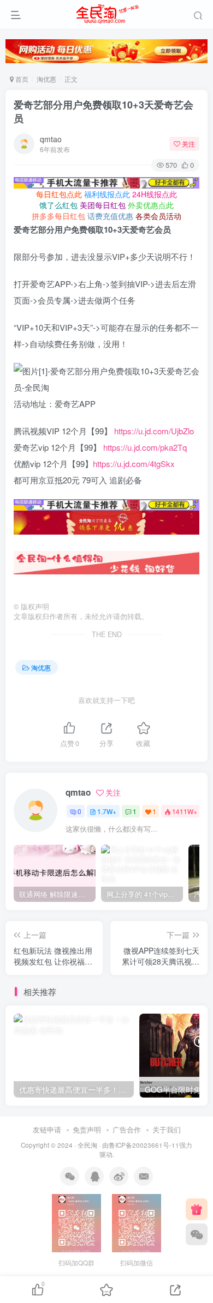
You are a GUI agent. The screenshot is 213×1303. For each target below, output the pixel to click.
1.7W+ (106, 811)
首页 (21, 78)
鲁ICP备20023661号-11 (144, 1145)
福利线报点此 (107, 194)
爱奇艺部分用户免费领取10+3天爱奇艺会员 (103, 111)
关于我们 (166, 1129)
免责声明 (87, 1129)
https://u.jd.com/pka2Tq (145, 447)
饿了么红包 (58, 204)
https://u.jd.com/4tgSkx (134, 463)
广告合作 (127, 1129)
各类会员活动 (158, 215)
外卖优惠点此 (151, 204)
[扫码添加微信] (197, 1234)
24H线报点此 (154, 194)
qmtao (51, 139)
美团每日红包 (103, 204)
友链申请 (47, 1129)
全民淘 (87, 1145)
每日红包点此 (59, 194)
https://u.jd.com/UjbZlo (154, 431)
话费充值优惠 (110, 215)
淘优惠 (46, 78)
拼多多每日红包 (58, 215)
